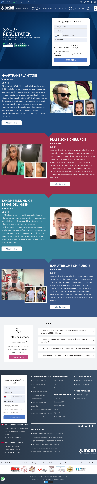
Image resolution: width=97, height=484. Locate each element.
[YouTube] (88, 2)
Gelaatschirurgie (82, 377)
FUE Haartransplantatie (39, 384)
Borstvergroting (58, 380)
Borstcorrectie (60, 377)
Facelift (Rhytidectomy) (82, 384)
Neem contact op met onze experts (22, 113)
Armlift (56, 409)
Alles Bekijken (11, 123)
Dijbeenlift (57, 413)
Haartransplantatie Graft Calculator (42, 413)
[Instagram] (81, 2)
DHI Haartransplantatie (39, 388)
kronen (43, 218)
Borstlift (56, 384)
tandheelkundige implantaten (30, 218)
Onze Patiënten (72, 8)
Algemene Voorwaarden (66, 463)
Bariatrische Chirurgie (82, 395)
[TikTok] (85, 2)
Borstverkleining (58, 388)
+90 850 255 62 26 (15, 437)
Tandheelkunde (64, 47)
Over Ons (88, 8)
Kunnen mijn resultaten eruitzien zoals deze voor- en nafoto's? (67, 348)
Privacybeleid (47, 463)
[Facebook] (91, 2)
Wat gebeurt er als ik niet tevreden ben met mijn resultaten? (66, 355)
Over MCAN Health (7, 463)
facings (4, 221)
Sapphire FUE (28, 86)
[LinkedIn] (95, 2)
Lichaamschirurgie (62, 394)
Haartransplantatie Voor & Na (40, 417)
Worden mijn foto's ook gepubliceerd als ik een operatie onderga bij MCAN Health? (63, 331)
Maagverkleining (80, 398)
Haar (56, 47)
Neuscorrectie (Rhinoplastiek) (84, 380)
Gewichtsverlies (60, 8)
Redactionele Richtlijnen (88, 463)
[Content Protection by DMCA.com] (48, 482)
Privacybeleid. (58, 55)
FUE (16, 86)
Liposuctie (57, 398)
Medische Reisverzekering (28, 463)
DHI (20, 86)
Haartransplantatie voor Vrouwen (41, 409)
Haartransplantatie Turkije (39, 380)
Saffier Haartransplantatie (39, 391)
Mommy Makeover (59, 416)
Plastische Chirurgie (35, 8)
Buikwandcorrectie (59, 405)
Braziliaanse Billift (59, 402)
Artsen (81, 8)
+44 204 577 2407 (15, 452)
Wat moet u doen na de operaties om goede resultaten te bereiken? (64, 340)
